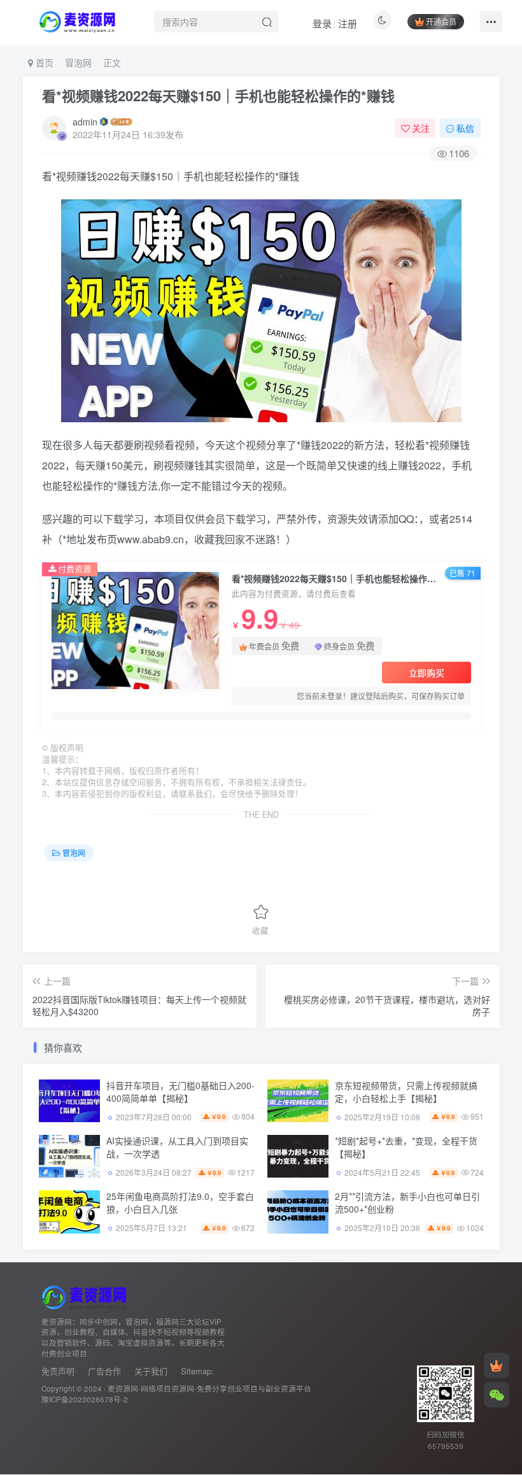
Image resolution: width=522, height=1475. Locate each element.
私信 (465, 128)
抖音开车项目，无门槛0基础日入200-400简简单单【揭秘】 (180, 1091)
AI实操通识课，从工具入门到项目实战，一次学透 (177, 1147)
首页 (43, 62)
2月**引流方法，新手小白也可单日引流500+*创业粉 (407, 1202)
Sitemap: (197, 1371)
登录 (322, 23)
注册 (347, 23)
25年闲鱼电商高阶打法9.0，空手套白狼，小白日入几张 (180, 1202)
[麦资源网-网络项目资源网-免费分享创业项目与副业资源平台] (85, 1296)
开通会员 (441, 21)
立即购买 (426, 672)
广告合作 (104, 1371)
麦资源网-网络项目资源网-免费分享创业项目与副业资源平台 (209, 1388)
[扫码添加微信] (496, 1394)
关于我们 (150, 1371)
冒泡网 (78, 62)
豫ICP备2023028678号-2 (84, 1399)
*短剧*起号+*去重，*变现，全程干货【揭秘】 (406, 1147)
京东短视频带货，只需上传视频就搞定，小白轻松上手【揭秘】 (406, 1091)
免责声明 (57, 1371)
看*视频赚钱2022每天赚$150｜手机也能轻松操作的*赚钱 (218, 95)
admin (85, 121)
